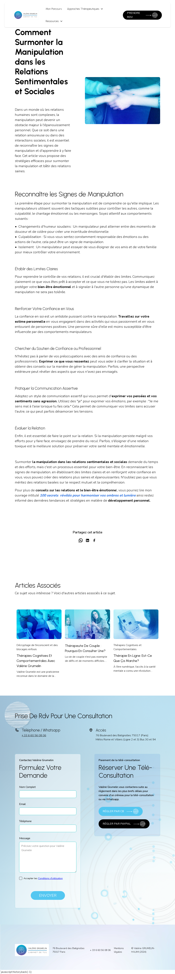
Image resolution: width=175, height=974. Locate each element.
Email (22, 804)
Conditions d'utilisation (50, 878)
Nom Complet (27, 787)
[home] (26, 15)
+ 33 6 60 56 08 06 (34, 735)
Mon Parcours (54, 8)
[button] (85, 9)
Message (24, 838)
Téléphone (25, 821)
